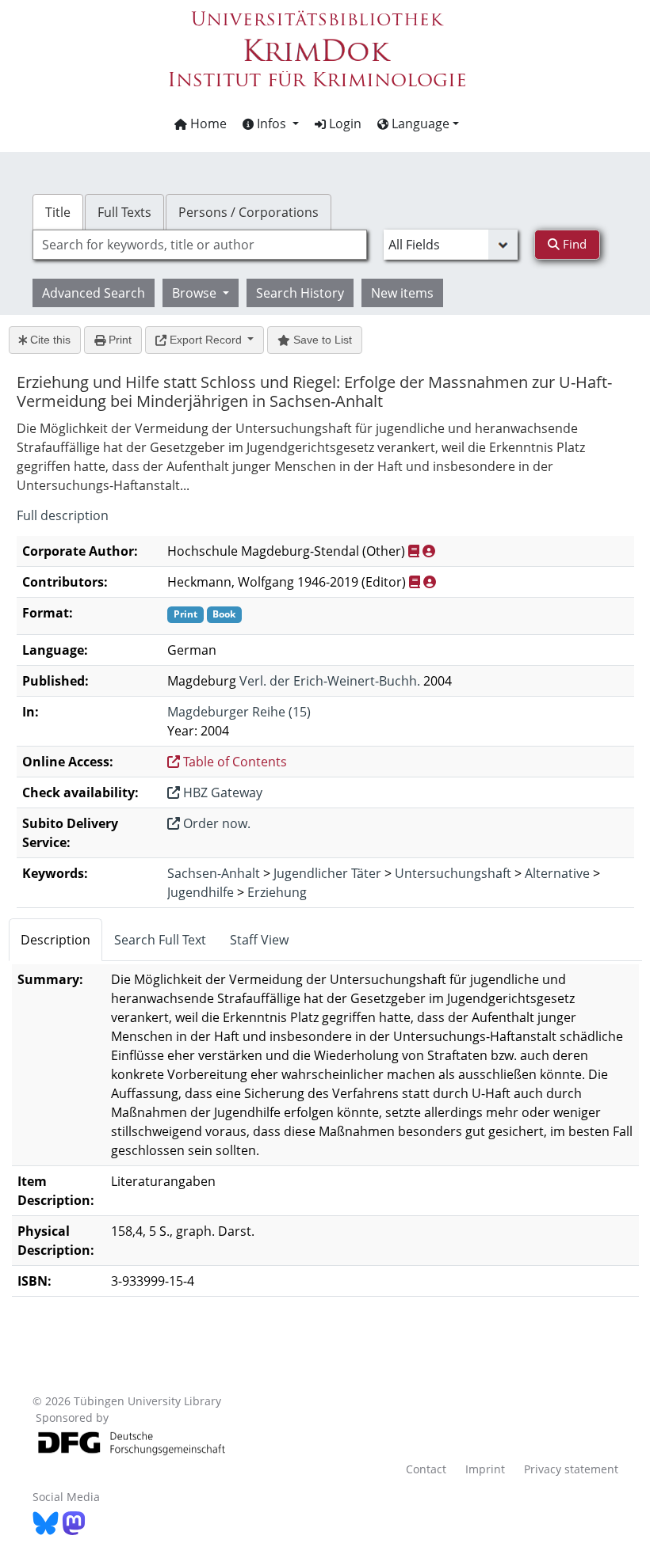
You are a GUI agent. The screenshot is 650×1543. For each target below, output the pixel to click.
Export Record (205, 339)
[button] (271, 123)
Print (118, 339)
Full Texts (124, 212)
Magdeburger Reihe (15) (239, 711)
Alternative (557, 873)
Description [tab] (55, 939)
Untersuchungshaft (453, 873)
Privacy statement (571, 1468)
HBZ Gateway (221, 792)
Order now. (215, 823)
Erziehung (277, 892)
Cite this (49, 339)
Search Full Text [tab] (160, 939)
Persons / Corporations (248, 212)
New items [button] (402, 293)
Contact (426, 1468)
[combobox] (199, 245)
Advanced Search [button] (93, 293)
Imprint (485, 1468)
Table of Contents (233, 761)
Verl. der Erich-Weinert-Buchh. (329, 681)
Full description (63, 515)
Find (573, 244)
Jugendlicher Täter (327, 873)
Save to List (321, 339)
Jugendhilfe (200, 892)
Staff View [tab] (259, 939)
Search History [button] (300, 293)
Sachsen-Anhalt (213, 873)
